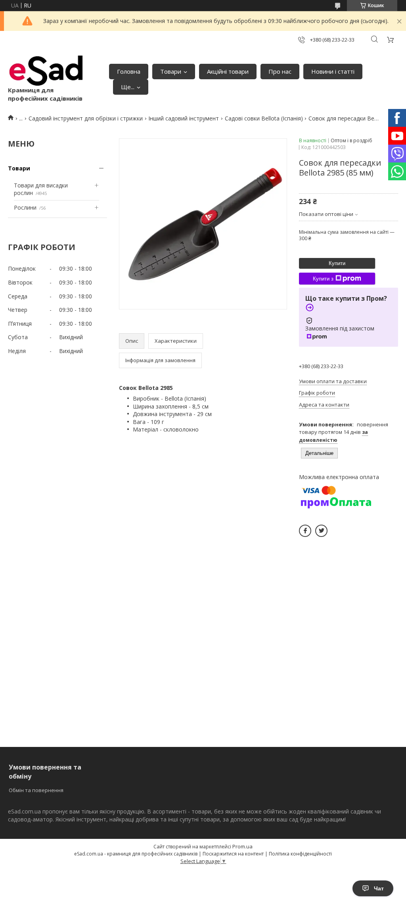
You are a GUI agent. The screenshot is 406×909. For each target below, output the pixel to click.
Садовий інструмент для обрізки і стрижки (86, 118)
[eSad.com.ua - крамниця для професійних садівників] (46, 70)
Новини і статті (332, 71)
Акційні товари (228, 71)
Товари (170, 71)
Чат (379, 888)
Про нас (279, 71)
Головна (128, 71)
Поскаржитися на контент (233, 853)
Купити (337, 263)
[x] (321, 531)
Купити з (323, 279)
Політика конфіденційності (300, 853)
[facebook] (305, 531)
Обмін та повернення (36, 790)
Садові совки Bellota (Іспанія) (264, 118)
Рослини (25, 207)
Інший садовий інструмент (183, 118)
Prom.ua (242, 846)
